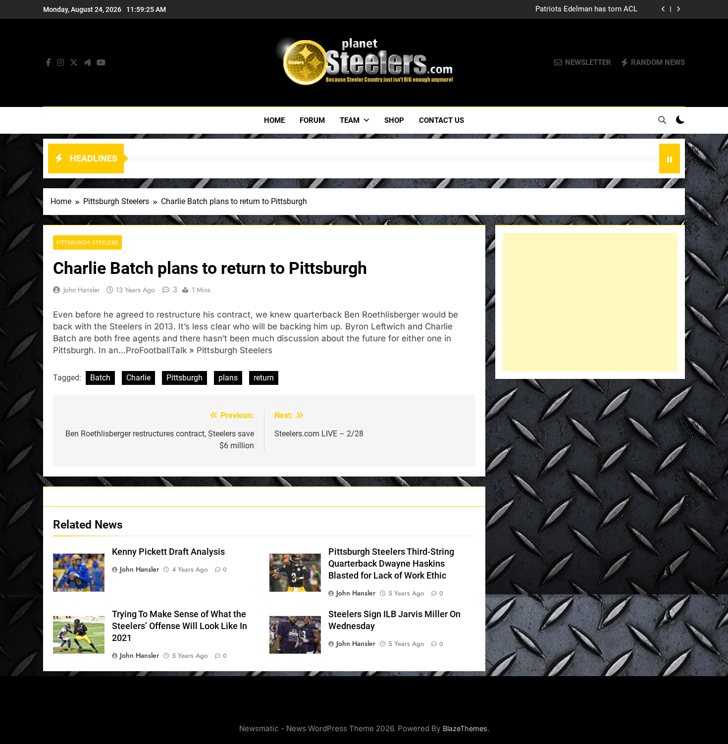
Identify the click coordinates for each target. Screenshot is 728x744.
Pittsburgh (184, 377)
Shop (394, 120)
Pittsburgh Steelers (87, 242)
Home (274, 120)
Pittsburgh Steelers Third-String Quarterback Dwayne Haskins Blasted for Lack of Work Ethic (391, 564)
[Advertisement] (590, 302)
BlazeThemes (465, 728)
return (264, 377)
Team (350, 120)
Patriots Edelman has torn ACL (586, 9)
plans (228, 377)
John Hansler (81, 290)
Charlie (138, 377)
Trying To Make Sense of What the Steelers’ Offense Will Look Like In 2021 (179, 626)
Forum (312, 120)
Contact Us (441, 120)
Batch (100, 377)
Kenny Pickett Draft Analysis (168, 552)
